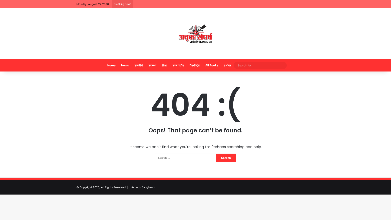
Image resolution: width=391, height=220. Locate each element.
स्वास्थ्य (152, 65)
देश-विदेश (195, 65)
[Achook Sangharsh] (195, 33)
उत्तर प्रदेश (178, 65)
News (125, 65)
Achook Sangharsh (143, 187)
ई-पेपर (227, 65)
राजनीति (139, 65)
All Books (211, 65)
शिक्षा (164, 65)
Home (111, 65)
